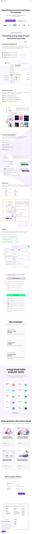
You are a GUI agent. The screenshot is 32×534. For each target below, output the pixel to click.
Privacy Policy (7, 512)
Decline (8, 531)
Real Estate (23, 511)
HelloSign (15, 523)
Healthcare (23, 510)
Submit (21, 493)
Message (17, 488)
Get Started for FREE (10, 20)
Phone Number (9, 488)
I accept (3, 531)
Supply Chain (23, 513)
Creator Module (16, 511)
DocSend (15, 521)
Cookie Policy (7, 529)
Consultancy (23, 515)
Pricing (6, 510)
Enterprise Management (17, 513)
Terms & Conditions (8, 513)
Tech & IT (23, 514)
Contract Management (17, 512)
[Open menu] (30, 1)
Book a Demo (20, 20)
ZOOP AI (15, 514)
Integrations (7, 511)
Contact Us (7, 514)
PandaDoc (15, 524)
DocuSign (15, 522)
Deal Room (15, 510)
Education (23, 512)
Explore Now (15, 412)
